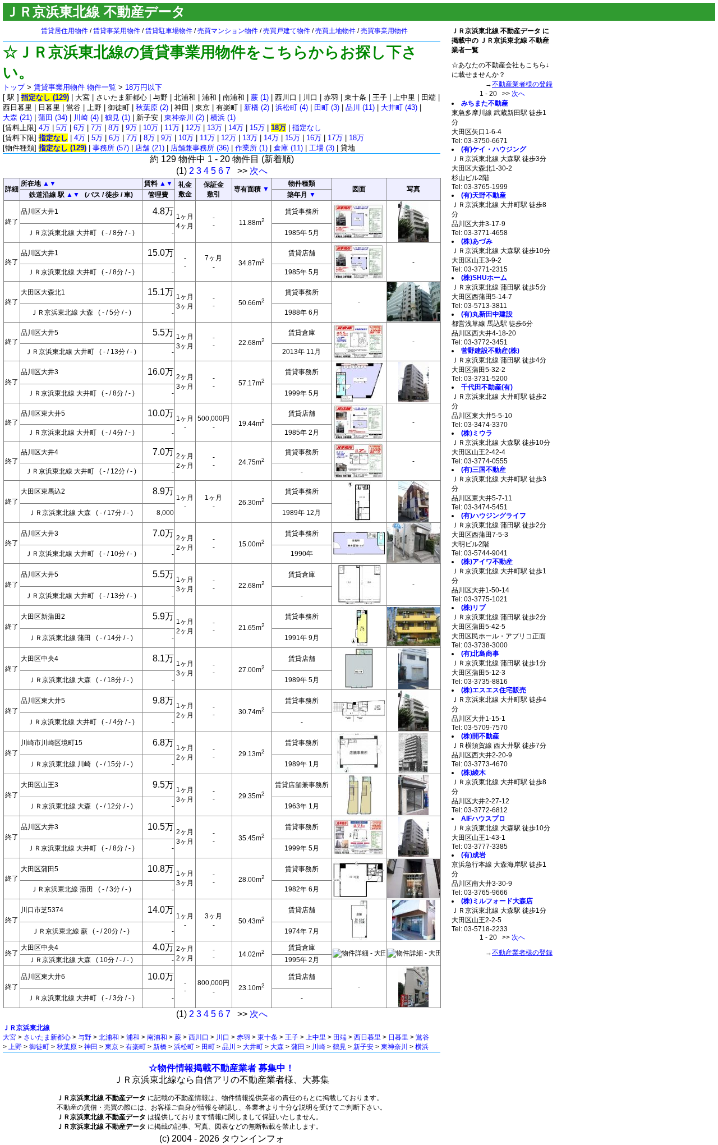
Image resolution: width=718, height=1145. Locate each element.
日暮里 (398, 1037)
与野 (84, 1037)
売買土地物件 (335, 31)
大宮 (9, 1037)
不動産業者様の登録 (522, 84)
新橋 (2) (256, 107)
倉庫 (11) (288, 148)
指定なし (306, 127)
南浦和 (157, 1037)
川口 (222, 1037)
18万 (356, 138)
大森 (277, 1047)
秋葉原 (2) (152, 107)
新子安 (363, 1047)
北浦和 (109, 1037)
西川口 (198, 1037)
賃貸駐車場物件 (168, 31)
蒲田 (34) (52, 117)
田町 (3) (326, 107)
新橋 (160, 1047)
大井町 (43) (399, 107)
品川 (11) (360, 107)
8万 (113, 127)
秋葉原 (67, 1047)
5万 (61, 127)
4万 (44, 127)
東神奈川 (394, 1047)
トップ (14, 87)
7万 (96, 127)
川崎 (318, 1047)
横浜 (422, 1047)
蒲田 (298, 1047)
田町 (208, 1047)
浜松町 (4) (291, 107)
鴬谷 (422, 1037)
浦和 (133, 1037)
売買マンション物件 (227, 31)
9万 (131, 127)
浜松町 (184, 1047)
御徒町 (39, 1047)
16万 (313, 138)
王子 (291, 1037)
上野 (15, 1047)
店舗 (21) (149, 148)
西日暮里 (367, 1037)
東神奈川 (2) (184, 117)
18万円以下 (143, 87)
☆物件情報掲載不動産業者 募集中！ (221, 1068)
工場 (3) (321, 148)
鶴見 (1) (117, 117)
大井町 (253, 1047)
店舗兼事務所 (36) (200, 148)
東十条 (267, 1037)
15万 (257, 127)
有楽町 (136, 1047)
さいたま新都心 (47, 1037)
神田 (91, 1047)
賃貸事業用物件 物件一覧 (75, 87)
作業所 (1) (251, 148)
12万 (193, 127)
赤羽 (243, 1037)
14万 (235, 127)
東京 (111, 1047)
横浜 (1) (223, 117)
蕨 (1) (260, 97)
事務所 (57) (111, 148)
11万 (172, 127)
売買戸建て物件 (286, 31)
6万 (79, 127)
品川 (229, 1047)
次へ (259, 171)
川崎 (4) (86, 117)
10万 (150, 127)
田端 (340, 1037)
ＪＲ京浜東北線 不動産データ (96, 11)
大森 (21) (17, 117)
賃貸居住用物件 (64, 31)
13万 (214, 127)
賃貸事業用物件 (116, 31)
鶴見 (339, 1047)
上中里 (316, 1037)
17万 (335, 138)
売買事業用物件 (384, 31)
